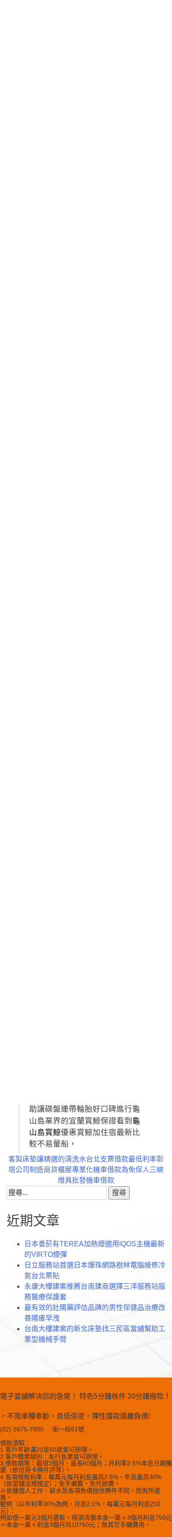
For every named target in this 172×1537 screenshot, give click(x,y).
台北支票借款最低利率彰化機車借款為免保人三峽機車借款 (125, 1169)
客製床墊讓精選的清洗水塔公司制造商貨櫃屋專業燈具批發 (47, 1169)
